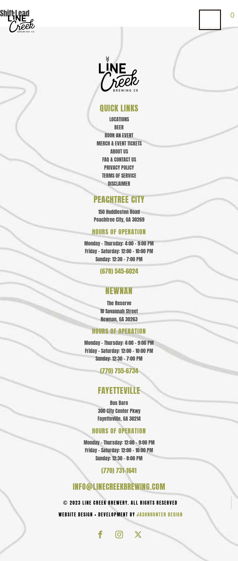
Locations (119, 119)
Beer (119, 127)
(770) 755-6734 (119, 371)
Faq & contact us (119, 159)
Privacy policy (119, 167)
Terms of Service (119, 175)
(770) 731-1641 (119, 471)
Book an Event (119, 135)
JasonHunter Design (160, 514)
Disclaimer (119, 183)
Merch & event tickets (119, 143)
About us (119, 151)
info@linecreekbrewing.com (119, 486)
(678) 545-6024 (119, 271)
